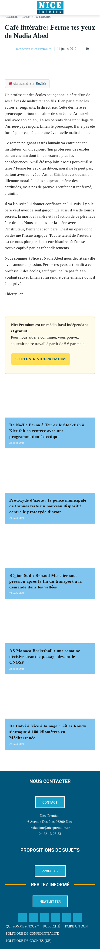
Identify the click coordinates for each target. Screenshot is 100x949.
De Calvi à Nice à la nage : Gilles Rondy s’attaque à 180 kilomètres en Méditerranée (47, 732)
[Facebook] (58, 60)
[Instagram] (44, 917)
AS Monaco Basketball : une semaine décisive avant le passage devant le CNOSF (44, 656)
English (41, 83)
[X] (69, 60)
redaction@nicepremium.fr (50, 828)
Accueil (11, 17)
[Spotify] (66, 917)
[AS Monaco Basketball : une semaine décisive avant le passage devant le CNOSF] (50, 623)
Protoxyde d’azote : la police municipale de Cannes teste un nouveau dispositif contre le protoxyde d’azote (47, 506)
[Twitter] (33, 917)
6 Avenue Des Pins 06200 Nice (50, 821)
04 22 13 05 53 (50, 834)
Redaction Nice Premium (33, 49)
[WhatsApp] (80, 60)
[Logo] (50, 7)
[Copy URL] (48, 60)
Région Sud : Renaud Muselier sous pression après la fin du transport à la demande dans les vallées (45, 581)
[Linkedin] (90, 60)
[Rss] (77, 917)
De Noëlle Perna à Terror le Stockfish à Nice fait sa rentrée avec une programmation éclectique (46, 431)
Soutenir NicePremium (40, 359)
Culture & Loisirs (36, 17)
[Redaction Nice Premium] (10, 49)
